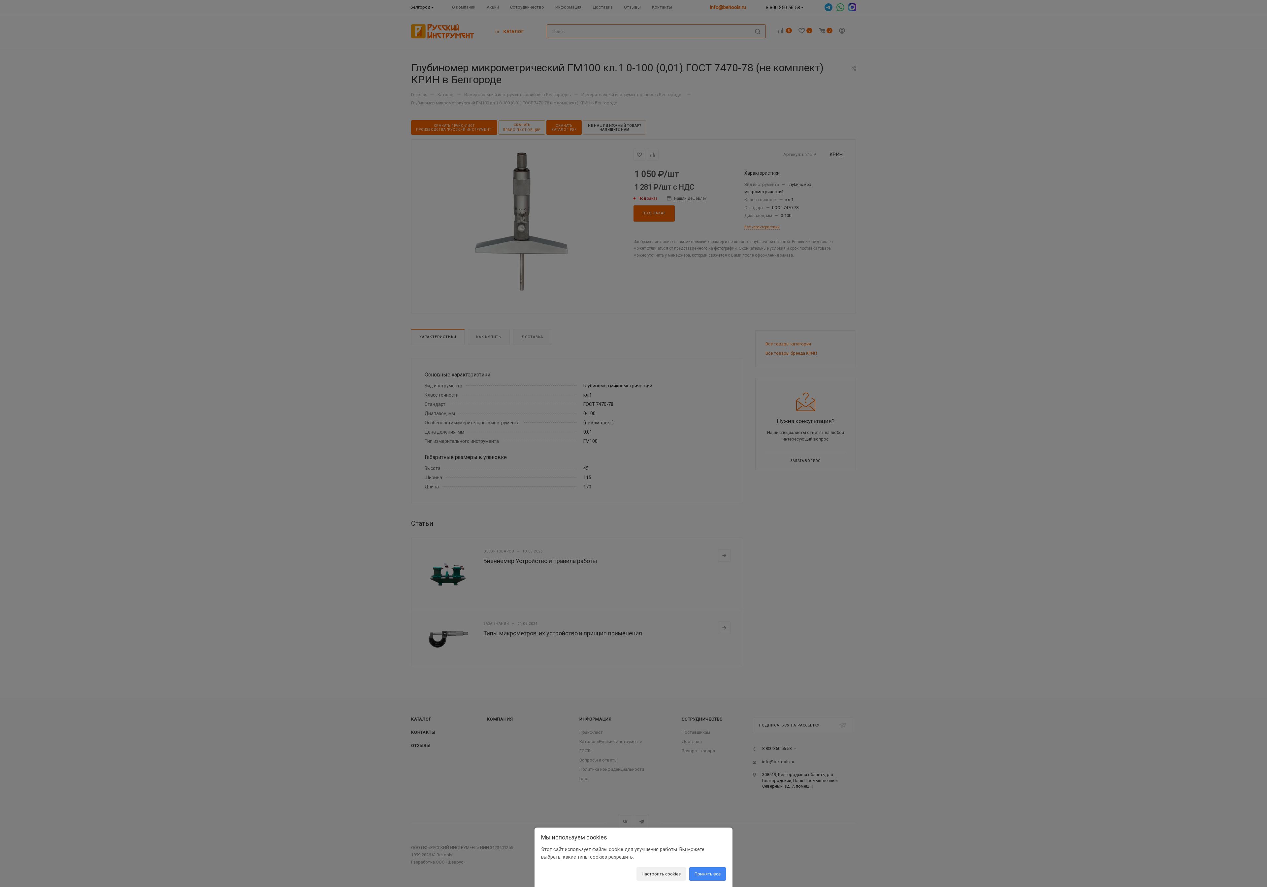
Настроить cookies (661, 873)
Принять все (708, 873)
